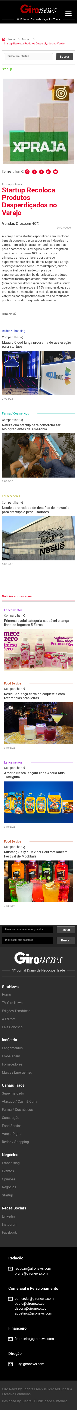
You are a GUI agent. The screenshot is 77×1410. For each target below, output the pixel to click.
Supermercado (13, 1093)
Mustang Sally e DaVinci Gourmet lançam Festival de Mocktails (36, 854)
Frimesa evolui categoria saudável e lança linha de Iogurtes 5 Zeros (36, 623)
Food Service (12, 683)
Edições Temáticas (16, 1011)
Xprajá (12, 313)
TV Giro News (12, 1003)
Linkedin (8, 1216)
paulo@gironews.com (31, 1304)
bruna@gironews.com (31, 1273)
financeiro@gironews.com (34, 1339)
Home (11, 39)
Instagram (9, 1224)
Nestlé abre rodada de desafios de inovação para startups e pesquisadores (36, 510)
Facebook (9, 1232)
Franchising (11, 1163)
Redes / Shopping (13, 331)
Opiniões (8, 1179)
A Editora (9, 1019)
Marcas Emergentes (17, 1072)
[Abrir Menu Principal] (68, 14)
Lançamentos (13, 610)
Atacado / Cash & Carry (19, 1101)
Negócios (9, 1187)
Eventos (8, 1171)
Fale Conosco (12, 1027)
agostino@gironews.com (33, 1313)
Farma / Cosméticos (15, 413)
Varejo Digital (12, 1134)
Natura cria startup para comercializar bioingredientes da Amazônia (31, 427)
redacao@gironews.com (33, 1268)
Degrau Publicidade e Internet (44, 1401)
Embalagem (11, 1056)
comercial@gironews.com (34, 1299)
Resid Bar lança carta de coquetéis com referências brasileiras (34, 696)
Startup (26, 39)
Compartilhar (11, 337)
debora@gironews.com (32, 1308)
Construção (10, 1118)
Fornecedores (11, 496)
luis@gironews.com (29, 1364)
